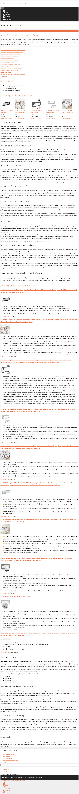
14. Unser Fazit (4, 76)
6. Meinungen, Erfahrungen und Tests (9, 60)
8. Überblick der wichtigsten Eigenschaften (10, 64)
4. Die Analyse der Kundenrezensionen (9, 56)
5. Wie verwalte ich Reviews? (7, 58)
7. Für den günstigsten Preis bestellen (9, 62)
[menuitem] (4, 783)
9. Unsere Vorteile (5, 66)
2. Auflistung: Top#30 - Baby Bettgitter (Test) (12, 52)
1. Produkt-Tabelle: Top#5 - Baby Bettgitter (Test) (13, 50)
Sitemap (5, 771)
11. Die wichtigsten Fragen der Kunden (9, 70)
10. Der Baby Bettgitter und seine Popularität (11, 68)
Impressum (6, 767)
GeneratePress (39, 777)
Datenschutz (6, 769)
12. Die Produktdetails (6, 72)
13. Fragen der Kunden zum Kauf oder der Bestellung (13, 74)
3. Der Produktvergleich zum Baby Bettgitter (11, 54)
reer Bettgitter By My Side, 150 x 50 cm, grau (15, 597)
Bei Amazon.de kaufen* (6, 118)
